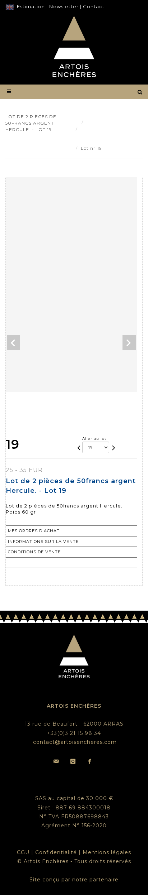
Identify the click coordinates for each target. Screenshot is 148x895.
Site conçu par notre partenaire (74, 879)
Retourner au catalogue (41, 562)
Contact (94, 6)
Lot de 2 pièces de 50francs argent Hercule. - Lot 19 (105, 135)
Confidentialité (56, 852)
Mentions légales (107, 852)
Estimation (31, 6)
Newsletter (64, 6)
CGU (23, 852)
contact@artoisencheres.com (75, 742)
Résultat (97, 122)
